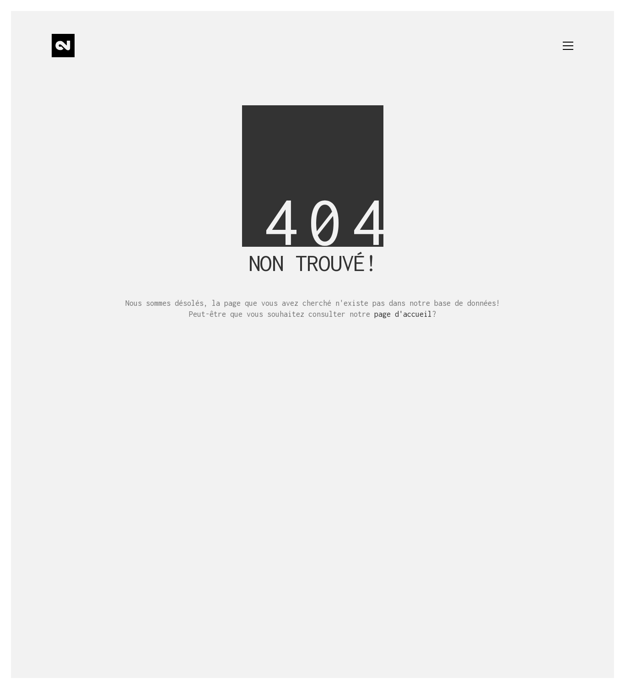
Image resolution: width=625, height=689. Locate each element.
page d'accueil (403, 314)
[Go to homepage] (63, 45)
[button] (568, 45)
